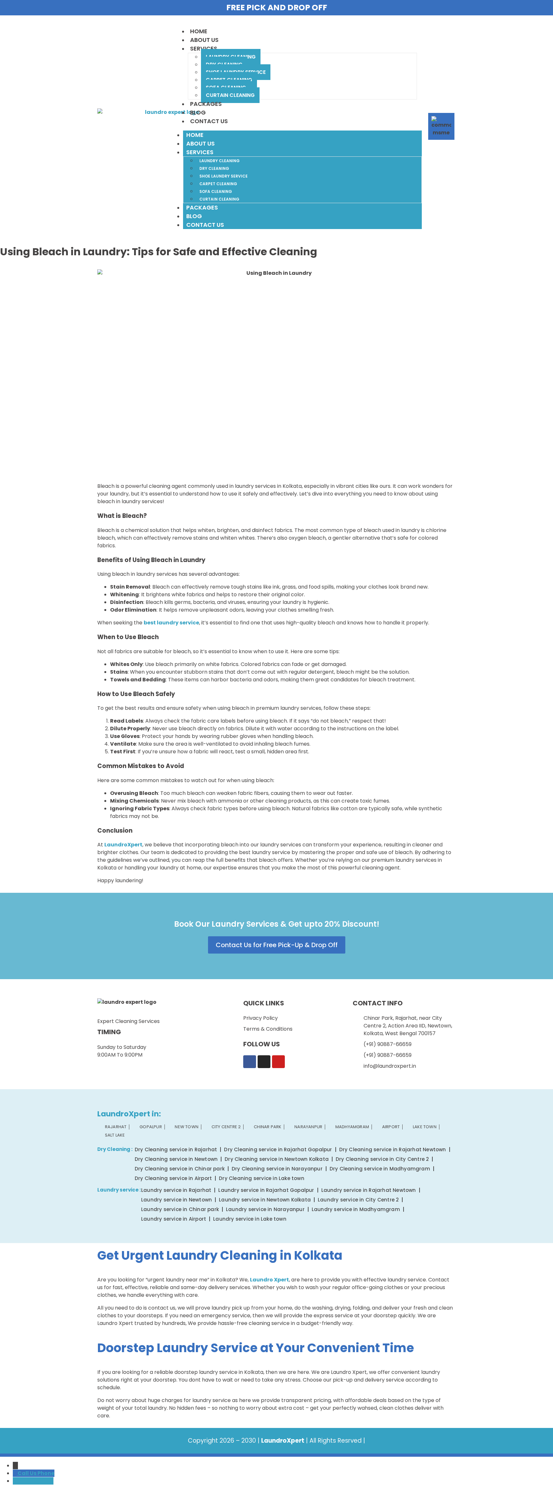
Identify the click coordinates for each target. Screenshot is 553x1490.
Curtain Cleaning (230, 95)
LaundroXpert (123, 844)
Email (45, 1481)
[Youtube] (278, 1061)
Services (203, 48)
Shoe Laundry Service (223, 176)
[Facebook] (249, 1061)
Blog (198, 112)
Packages (206, 104)
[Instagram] (264, 1061)
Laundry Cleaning (219, 160)
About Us (204, 40)
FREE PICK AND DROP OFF (276, 7)
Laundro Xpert (269, 1279)
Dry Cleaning (214, 168)
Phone (45, 1473)
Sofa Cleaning (215, 191)
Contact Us (209, 121)
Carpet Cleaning (218, 183)
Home (198, 31)
